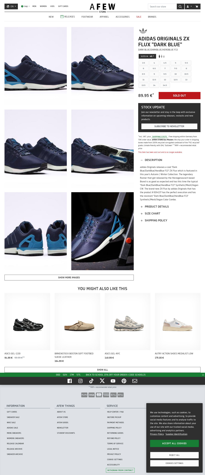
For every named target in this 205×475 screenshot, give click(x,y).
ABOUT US (61, 412)
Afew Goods (62, 422)
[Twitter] (102, 380)
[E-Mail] (135, 380)
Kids (52, 6)
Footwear (87, 16)
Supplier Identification (176, 434)
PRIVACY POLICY (114, 454)
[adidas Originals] (143, 31)
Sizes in (146, 56)
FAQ (26, 6)
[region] (174, 438)
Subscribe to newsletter (169, 126)
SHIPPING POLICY (114, 428)
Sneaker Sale (13, 417)
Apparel (104, 16)
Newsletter (62, 428)
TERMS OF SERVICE (115, 443)
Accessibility (113, 465)
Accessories (123, 16)
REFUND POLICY (113, 438)
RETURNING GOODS (115, 433)
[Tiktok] (91, 380)
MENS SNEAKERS (14, 433)
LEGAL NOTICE (113, 449)
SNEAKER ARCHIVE (15, 454)
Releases (69, 16)
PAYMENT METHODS (115, 422)
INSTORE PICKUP (114, 417)
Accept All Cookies (174, 443)
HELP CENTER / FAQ (115, 412)
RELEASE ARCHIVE (14, 449)
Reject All (174, 455)
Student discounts (66, 433)
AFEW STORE (102, 7)
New (51, 16)
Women (43, 6)
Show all (102, 369)
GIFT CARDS (63, 6)
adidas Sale (12, 428)
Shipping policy (155, 220)
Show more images (69, 277)
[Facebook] (70, 380)
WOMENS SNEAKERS (15, 438)
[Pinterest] (124, 380)
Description (153, 160)
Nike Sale (11, 422)
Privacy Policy (157, 434)
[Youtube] (113, 380)
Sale (138, 16)
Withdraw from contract (120, 470)
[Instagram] (80, 380)
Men (34, 6)
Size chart (152, 213)
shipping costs (159, 136)
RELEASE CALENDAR (15, 443)
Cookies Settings (174, 463)
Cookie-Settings (114, 459)
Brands (152, 16)
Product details (156, 206)
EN (12, 6)
